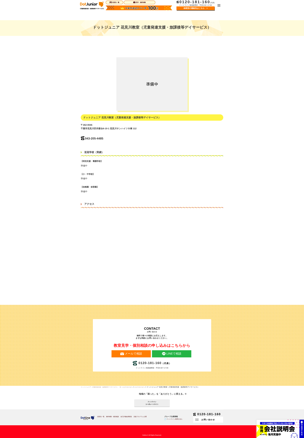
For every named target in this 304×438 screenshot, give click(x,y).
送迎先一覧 (115, 2)
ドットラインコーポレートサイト (152, 403)
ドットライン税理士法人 (174, 419)
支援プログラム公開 (140, 416)
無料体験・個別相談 (112, 416)
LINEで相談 (173, 353)
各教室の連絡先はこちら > (195, 8)
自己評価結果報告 (126, 416)
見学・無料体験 (141, 2)
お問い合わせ (208, 420)
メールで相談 (133, 353)
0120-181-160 (209, 414)
